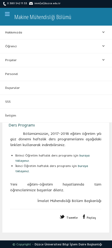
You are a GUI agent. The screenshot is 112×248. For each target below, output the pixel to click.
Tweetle (72, 218)
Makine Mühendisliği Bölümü (42, 17)
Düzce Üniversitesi (48, 244)
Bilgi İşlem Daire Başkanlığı (82, 244)
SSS (8, 101)
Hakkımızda (11, 32)
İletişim (10, 115)
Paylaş (91, 218)
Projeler (8, 60)
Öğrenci (8, 46)
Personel (11, 74)
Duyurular (12, 88)
